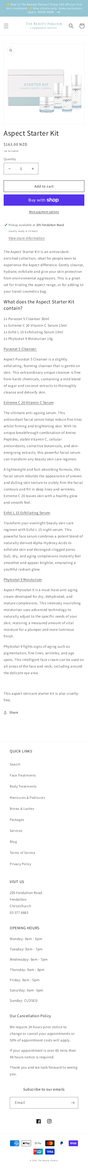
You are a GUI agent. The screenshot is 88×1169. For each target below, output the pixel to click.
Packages (17, 819)
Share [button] (13, 712)
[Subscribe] (72, 1103)
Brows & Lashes (22, 808)
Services (16, 830)
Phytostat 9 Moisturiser (23, 579)
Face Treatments (23, 775)
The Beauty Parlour (48, 1160)
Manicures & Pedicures (27, 797)
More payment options (44, 212)
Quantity (10, 159)
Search (15, 764)
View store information (27, 238)
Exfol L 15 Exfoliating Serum (27, 512)
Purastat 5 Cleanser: (20, 348)
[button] (6, 26)
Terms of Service (22, 852)
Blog (13, 841)
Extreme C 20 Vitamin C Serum (29, 402)
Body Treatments (23, 786)
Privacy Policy (20, 864)
